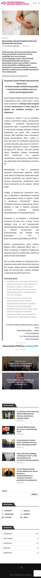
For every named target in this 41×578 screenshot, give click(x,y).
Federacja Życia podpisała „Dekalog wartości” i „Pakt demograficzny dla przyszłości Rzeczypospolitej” (28, 457)
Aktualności (21, 534)
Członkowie (21, 543)
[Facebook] (33, 3)
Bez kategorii (21, 538)
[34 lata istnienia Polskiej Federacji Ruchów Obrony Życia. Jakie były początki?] (8, 443)
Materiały (21, 548)
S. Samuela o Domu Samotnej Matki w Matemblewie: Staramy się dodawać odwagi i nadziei (28, 415)
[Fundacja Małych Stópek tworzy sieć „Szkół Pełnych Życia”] (8, 430)
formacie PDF (31, 346)
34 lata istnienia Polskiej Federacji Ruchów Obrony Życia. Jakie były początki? (27, 442)
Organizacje (21, 553)
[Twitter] (35, 3)
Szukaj (4, 491)
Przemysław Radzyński (11, 46)
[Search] (39, 3)
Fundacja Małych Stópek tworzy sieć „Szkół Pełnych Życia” (27, 429)
